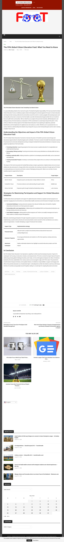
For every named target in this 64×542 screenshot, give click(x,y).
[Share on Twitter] (34, 305)
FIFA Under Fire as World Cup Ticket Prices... (17, 357)
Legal (34, 7)
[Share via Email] (43, 305)
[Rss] (57, 36)
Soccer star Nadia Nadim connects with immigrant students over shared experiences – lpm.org (36, 465)
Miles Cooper (17, 310)
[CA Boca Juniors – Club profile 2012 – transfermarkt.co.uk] (8, 457)
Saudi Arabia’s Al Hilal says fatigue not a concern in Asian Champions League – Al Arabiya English (37, 436)
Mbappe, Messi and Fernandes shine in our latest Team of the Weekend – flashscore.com (37, 474)
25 (56, 510)
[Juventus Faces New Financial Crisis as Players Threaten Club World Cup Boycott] (17, 373)
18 (56, 507)
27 (15, 513)
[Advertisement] (32, 27)
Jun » (8, 516)
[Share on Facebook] (32, 305)
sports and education (10, 274)
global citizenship (44, 271)
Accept (29, 540)
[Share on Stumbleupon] (40, 305)
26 (7, 513)
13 (15, 507)
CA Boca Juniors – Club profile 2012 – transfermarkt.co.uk (29, 455)
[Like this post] (31, 305)
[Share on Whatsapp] (42, 305)
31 (48, 513)
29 (32, 513)
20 (15, 510)
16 (40, 507)
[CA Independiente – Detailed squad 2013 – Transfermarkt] (8, 448)
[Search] (59, 36)
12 (7, 507)
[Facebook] (55, 36)
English (8, 402)
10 (48, 504)
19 (7, 510)
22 (32, 510)
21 (24, 510)
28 (24, 513)
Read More (35, 540)
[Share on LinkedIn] (37, 305)
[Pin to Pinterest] (35, 305)
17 (48, 507)
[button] (33, 2)
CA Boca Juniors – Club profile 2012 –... (24, 5)
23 (40, 510)
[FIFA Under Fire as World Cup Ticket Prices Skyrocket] (17, 346)
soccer (52, 271)
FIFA (11, 41)
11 (56, 504)
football (18, 271)
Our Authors (40, 7)
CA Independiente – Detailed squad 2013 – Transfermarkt (29, 445)
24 (48, 510)
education (7, 271)
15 (32, 507)
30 (40, 513)
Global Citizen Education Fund (30, 271)
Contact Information (26, 7)
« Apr (5, 516)
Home (5, 41)
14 (24, 507)
